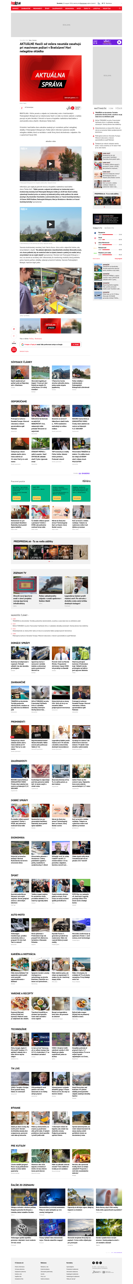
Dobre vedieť (14, 529)
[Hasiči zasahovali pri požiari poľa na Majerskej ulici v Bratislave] (20, 372)
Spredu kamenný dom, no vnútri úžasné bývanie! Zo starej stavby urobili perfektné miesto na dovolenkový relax (81, 1131)
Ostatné (33, 903)
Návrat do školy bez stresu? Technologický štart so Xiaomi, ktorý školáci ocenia (59, 524)
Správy (15, 606)
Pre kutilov (18, 1145)
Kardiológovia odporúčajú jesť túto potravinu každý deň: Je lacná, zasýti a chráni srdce (40, 783)
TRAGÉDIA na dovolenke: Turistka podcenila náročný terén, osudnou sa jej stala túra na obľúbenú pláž (47, 621)
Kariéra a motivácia (23, 954)
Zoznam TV (19, 572)
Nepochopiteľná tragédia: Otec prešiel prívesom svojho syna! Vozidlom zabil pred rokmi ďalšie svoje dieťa (111, 287)
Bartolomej (83, 3)
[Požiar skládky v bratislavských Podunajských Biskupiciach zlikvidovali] (81, 372)
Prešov (74, 672)
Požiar (31, 339)
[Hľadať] (120, 8)
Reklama (43, 1263)
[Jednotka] (95, 243)
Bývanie (15, 1107)
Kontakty (69, 1263)
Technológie (19, 1029)
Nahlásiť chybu (24, 351)
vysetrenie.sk (34, 788)
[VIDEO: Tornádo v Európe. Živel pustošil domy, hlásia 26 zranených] (20, 1078)
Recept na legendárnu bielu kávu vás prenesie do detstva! (60, 1014)
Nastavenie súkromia (20, 1271)
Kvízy (79, 8)
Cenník (42, 1274)
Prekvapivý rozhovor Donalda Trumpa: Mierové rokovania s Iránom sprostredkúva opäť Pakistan (44, 636)
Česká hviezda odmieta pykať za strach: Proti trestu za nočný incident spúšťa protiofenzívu (60, 897)
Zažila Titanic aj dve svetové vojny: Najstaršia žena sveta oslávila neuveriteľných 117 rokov (81, 783)
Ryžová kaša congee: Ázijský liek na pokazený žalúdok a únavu (80, 1014)
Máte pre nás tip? (70, 1279)
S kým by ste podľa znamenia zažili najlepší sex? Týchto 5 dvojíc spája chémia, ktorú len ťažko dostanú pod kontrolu (110, 220)
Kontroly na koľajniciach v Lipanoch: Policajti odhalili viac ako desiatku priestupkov (20, 665)
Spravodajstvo (70, 1267)
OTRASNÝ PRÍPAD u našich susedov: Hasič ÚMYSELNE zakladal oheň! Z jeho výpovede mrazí (111, 278)
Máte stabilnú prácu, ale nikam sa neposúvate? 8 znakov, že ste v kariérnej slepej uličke (60, 976)
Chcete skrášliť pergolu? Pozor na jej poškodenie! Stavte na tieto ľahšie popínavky (19, 1167)
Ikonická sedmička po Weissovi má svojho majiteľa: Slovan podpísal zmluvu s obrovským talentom (20, 898)
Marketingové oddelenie (72, 1276)
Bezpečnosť (75, 1059)
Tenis (53, 903)
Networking (34, 983)
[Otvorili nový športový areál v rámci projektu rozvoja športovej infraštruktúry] (25, 585)
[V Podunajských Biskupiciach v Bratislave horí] (30, 325)
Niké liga (13, 905)
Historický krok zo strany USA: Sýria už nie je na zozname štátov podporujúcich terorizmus (42, 631)
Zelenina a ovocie (35, 1173)
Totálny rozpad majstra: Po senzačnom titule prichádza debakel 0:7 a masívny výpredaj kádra (39, 897)
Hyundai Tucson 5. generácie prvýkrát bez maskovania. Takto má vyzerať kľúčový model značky (60, 938)
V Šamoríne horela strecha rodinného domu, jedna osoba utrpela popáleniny (60, 384)
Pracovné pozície (18, 481)
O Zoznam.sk (19, 1263)
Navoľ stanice (96, 258)
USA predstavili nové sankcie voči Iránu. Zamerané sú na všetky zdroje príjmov (39, 1090)
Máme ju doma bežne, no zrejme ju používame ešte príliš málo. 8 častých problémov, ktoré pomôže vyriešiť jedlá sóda (40, 1131)
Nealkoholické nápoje (57, 1019)
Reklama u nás (44, 1267)
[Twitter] (100, 1263)
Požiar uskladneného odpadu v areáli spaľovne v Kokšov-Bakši (50, 598)
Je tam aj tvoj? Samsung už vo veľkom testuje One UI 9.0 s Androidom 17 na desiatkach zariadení (40, 1051)
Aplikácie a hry (14, 1059)
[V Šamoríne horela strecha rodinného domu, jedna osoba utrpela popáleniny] (61, 372)
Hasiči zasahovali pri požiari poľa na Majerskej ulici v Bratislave (20, 383)
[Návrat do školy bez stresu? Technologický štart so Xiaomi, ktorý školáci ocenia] (61, 810)
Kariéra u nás (18, 1274)
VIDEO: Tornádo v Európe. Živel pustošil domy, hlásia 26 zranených (20, 1089)
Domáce (15, 8)
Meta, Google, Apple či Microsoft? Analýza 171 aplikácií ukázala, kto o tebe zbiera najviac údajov (19, 1052)
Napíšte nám (18, 1276)
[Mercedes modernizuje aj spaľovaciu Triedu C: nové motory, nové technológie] (81, 925)
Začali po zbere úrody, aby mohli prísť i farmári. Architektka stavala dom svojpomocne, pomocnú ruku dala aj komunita (20, 1131)
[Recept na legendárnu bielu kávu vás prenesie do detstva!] (61, 1003)
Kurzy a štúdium (76, 981)
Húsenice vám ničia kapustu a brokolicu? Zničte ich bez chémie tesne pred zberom (39, 1167)
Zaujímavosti (57, 8)
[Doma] (95, 248)
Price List (43, 1276)
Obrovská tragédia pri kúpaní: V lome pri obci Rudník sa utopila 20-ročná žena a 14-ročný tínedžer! (39, 385)
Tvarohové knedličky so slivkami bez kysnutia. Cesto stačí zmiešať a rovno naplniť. (39, 1015)
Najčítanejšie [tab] (100, 108)
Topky (30, 40)
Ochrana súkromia (19, 1269)
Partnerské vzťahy (108, 216)
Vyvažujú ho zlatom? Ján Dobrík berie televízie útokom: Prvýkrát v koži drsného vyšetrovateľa (80, 743)
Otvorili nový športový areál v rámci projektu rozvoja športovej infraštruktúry (22, 600)
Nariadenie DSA (19, 1279)
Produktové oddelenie (72, 1269)
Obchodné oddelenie (72, 1271)
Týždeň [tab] (118, 108)
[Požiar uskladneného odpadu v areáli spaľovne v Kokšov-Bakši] (50, 585)
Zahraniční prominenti (37, 749)
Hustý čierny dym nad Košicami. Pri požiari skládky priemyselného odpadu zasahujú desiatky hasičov (81, 1091)
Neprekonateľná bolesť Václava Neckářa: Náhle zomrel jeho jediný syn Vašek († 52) (39, 743)
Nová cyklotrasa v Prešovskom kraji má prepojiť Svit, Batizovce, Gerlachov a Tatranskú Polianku (39, 938)
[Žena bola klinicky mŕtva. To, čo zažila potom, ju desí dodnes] (61, 771)
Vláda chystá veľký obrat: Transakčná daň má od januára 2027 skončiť (80, 858)
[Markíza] (95, 233)
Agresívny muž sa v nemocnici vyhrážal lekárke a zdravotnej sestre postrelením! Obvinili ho (38, 666)
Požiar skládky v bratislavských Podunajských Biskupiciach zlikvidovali (80, 384)
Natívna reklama (45, 1279)
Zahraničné (25, 8)
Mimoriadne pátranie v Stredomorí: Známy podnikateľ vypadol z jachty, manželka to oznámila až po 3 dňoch (39, 860)
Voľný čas (107, 8)
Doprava (33, 944)
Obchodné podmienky (46, 1271)
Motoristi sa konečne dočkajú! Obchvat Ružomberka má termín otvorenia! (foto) (19, 859)
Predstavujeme (55, 944)
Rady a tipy (75, 1019)
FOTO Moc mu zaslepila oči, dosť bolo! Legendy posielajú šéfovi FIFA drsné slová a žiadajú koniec (80, 898)
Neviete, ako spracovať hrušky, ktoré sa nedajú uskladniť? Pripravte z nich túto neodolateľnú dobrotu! (80, 1168)
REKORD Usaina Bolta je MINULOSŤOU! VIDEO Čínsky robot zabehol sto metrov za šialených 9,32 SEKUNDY (20, 784)
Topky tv (87, 8)
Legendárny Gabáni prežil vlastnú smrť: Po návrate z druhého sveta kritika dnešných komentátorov (61, 743)
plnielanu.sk (75, 828)
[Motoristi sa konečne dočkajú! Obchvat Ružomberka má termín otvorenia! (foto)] (20, 848)
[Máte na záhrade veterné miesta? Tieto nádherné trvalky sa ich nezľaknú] (61, 1156)
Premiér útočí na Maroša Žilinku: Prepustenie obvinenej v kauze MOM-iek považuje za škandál (60, 665)
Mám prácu (54, 981)
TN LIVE (15, 1068)
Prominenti (37, 8)
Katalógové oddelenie (72, 1274)
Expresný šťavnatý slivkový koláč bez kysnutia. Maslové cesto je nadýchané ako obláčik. (20, 1015)
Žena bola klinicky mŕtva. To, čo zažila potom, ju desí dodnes (60, 782)
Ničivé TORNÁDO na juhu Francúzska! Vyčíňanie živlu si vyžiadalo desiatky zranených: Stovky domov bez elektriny (50, 626)
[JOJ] (95, 238)
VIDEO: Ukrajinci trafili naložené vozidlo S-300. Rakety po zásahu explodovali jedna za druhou (60, 1052)
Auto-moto (18, 914)
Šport (47, 8)
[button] (72, 108)
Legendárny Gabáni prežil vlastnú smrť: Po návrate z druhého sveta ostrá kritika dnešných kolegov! (76, 600)
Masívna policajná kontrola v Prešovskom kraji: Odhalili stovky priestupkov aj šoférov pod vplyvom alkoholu (80, 666)
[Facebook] (93, 1263)
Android (33, 1056)
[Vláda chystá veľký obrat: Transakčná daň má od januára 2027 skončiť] (81, 848)
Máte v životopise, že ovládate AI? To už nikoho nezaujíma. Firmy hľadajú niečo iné (81, 976)
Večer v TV (109, 228)
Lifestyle (96, 8)
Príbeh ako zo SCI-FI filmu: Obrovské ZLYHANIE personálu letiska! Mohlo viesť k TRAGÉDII (111, 296)
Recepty (74, 1175)
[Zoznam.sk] (97, 1272)
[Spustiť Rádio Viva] (107, 41)
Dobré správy (19, 800)
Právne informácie (19, 1267)
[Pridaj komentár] (14, 329)
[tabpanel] (107, 130)
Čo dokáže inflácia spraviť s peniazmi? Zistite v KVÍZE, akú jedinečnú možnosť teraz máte (40, 524)
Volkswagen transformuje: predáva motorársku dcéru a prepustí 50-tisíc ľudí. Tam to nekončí (18, 938)
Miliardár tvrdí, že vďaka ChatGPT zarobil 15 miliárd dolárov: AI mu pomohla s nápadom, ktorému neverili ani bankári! (60, 860)
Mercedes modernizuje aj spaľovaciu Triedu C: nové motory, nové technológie (81, 936)
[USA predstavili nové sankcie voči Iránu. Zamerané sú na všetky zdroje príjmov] (40, 1078)
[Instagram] (97, 1263)
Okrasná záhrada (15, 1173)
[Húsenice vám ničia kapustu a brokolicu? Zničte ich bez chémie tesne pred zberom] (40, 1156)
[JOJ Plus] (95, 253)
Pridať (76, 344)
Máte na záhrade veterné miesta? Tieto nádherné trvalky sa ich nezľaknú (60, 1166)
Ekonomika (69, 8)
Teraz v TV (97, 228)
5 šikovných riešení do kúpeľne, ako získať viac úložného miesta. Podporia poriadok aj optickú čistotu (60, 1131)
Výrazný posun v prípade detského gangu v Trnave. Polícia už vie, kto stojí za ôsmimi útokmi (60, 1090)
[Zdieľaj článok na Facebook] (14, 336)
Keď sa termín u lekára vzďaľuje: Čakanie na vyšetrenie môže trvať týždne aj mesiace (80, 524)
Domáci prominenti (15, 751)
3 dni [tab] (111, 108)
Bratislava (38, 339)
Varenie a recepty (22, 993)
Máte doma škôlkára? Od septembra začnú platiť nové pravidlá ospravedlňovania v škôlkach (19, 977)
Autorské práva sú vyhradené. (100, 1268)
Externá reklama (45, 1269)
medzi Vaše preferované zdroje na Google (43, 344)
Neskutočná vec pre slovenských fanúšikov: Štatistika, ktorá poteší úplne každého (19, 524)
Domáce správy (20, 643)
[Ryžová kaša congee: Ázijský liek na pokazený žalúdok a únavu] (81, 1003)
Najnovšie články (19, 615)
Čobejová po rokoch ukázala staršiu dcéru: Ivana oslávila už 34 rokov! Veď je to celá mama (18, 744)
